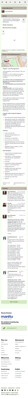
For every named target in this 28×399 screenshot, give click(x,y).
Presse (2, 352)
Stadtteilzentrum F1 (12, 237)
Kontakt (18, 388)
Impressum (4, 388)
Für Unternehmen (5, 359)
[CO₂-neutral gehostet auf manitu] (7, 316)
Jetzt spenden (11, 328)
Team (2, 348)
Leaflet (3, 50)
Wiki (16, 344)
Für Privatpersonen (5, 362)
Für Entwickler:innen (5, 364)
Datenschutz (11, 388)
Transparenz (4, 377)
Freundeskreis (4, 373)
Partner (3, 350)
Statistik (17, 348)
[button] (10, 2)
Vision (2, 342)
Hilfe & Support (18, 342)
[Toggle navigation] (25, 2)
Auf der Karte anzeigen (10, 27)
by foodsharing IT (12, 394)
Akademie (17, 359)
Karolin (9, 203)
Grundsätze (4, 344)
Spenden (3, 371)
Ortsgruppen (4, 366)
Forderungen (18, 373)
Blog (2, 346)
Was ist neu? (18, 350)
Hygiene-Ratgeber (19, 346)
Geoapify (14, 50)
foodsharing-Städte (20, 371)
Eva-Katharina (12, 191)
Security (17, 352)
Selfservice (3, 375)
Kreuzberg (10, 25)
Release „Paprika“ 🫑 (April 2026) (9, 392)
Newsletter (3, 354)
